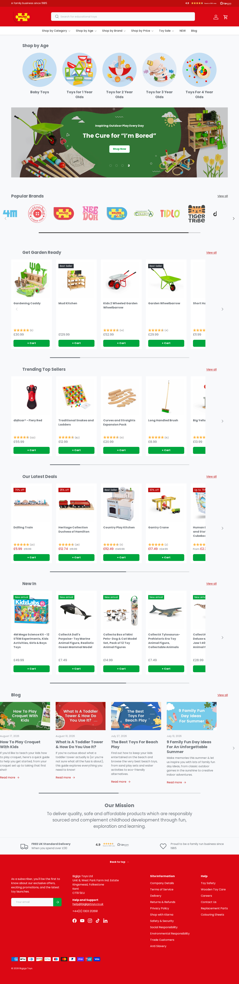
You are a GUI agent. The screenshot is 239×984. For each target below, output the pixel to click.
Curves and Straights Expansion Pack (119, 422)
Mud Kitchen (67, 303)
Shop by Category (54, 31)
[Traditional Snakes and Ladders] (76, 397)
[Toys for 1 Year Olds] (79, 70)
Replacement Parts (214, 908)
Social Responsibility (164, 927)
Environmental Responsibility (170, 934)
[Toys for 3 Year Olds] (159, 70)
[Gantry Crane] (166, 504)
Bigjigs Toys (25, 968)
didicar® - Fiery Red (27, 420)
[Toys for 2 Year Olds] (119, 70)
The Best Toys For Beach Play (134, 744)
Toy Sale (165, 31)
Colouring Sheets (212, 915)
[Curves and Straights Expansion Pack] (121, 397)
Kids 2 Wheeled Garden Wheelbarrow (120, 305)
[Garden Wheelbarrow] (166, 280)
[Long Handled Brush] (166, 397)
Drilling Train (23, 527)
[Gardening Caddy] (31, 280)
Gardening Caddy (27, 303)
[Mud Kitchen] (76, 280)
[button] (208, 3)
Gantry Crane (158, 527)
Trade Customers (162, 940)
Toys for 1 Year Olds (80, 94)
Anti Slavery (158, 946)
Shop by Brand (112, 31)
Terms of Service (161, 889)
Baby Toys (39, 92)
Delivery (155, 896)
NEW (183, 31)
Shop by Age (84, 31)
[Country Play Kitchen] (121, 504)
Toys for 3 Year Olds (159, 94)
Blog (194, 31)
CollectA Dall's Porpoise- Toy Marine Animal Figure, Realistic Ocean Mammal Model (76, 640)
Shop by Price (140, 31)
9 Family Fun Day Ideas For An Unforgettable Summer (189, 746)
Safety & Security (162, 921)
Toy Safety (208, 883)
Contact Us (208, 902)
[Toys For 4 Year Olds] (199, 70)
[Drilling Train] (31, 504)
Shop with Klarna (161, 915)
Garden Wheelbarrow (164, 303)
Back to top (118, 862)
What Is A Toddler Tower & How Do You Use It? (79, 744)
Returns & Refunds (162, 902)
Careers (206, 896)
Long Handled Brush (163, 420)
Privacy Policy (159, 908)
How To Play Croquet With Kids (20, 744)
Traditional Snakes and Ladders (76, 422)
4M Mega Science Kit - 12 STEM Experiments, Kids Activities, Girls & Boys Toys (31, 640)
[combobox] (123, 16)
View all (222, 196)
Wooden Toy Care (213, 889)
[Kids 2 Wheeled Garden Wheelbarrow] (121, 280)
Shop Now (119, 149)
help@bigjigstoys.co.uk (87, 904)
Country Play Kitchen (119, 527)
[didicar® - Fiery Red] (31, 397)
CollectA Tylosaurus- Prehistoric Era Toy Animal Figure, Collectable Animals (164, 640)
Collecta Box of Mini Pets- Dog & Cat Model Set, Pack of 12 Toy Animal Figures (120, 640)
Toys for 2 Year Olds (119, 94)
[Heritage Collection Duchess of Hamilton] (76, 504)
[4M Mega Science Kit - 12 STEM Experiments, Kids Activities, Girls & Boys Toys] (31, 611)
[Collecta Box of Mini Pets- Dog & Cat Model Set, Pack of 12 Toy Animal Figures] (121, 611)
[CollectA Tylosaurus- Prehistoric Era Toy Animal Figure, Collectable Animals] (166, 611)
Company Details (162, 883)
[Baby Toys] (39, 70)
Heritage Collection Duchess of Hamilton (73, 529)
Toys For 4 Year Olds (199, 94)
